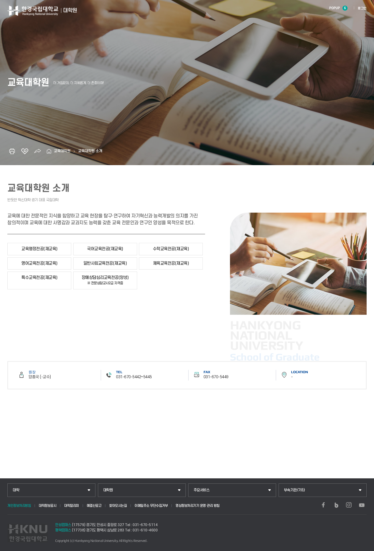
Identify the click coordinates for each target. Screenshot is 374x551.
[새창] (323, 505)
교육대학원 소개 (90, 151)
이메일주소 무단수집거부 (151, 506)
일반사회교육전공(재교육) (105, 263)
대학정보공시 (47, 506)
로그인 (362, 8)
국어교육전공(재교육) (105, 249)
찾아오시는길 (118, 506)
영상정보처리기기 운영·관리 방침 (198, 506)
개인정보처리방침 (19, 506)
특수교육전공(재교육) (39, 277)
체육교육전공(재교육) (171, 263)
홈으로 (49, 151)
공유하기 (37, 151)
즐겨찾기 (24, 151)
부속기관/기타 (294, 490)
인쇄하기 (12, 151)
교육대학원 (62, 151)
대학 (16, 490)
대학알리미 (71, 506)
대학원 (108, 490)
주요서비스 (202, 490)
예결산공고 (94, 506)
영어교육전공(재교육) (39, 263)
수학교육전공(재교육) (171, 249)
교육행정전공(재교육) (39, 249)
